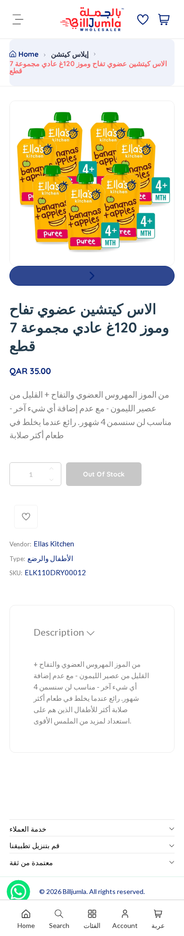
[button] (92, 276)
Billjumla (74, 891)
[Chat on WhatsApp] (18, 888)
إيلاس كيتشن (70, 54)
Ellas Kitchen (53, 543)
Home (28, 54)
